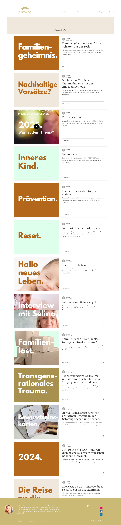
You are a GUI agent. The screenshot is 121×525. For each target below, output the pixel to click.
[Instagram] (101, 508)
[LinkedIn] (101, 514)
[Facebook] (101, 511)
